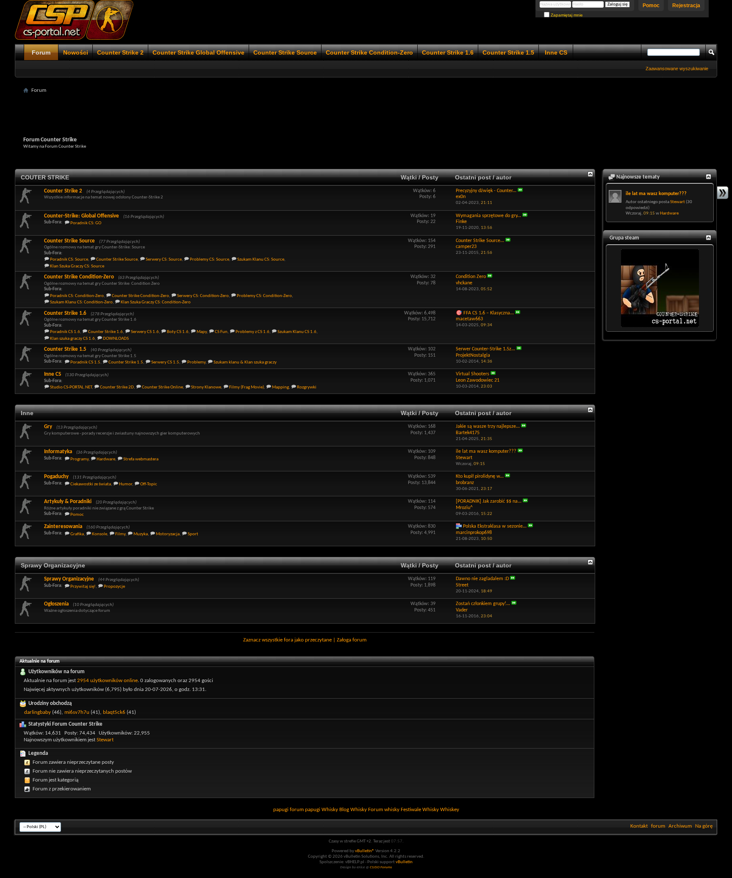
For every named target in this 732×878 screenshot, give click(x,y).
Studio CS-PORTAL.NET (71, 387)
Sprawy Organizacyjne (53, 565)
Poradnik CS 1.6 (65, 332)
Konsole (99, 534)
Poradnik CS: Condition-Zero (77, 296)
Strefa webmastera (140, 459)
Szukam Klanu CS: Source (260, 259)
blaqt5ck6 (114, 712)
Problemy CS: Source (209, 259)
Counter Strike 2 (120, 52)
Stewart (105, 740)
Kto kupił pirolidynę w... (480, 476)
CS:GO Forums (381, 867)
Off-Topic (148, 484)
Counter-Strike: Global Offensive (81, 216)
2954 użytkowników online (107, 680)
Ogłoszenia (56, 604)
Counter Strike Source (285, 52)
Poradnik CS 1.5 (85, 362)
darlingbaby (37, 712)
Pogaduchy (56, 476)
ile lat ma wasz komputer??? (486, 451)
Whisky (330, 809)
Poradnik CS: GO (85, 223)
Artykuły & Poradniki (68, 501)
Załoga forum (351, 640)
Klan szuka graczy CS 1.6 (72, 338)
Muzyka (140, 534)
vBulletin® (364, 851)
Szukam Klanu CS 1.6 (296, 332)
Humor (125, 484)
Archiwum (680, 826)
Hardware (106, 459)
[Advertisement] (366, 115)
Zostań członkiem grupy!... (483, 603)
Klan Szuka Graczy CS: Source (77, 266)
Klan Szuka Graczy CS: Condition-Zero (156, 302)
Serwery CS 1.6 (145, 332)
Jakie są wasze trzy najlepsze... (488, 426)
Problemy (196, 362)
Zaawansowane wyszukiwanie (677, 68)
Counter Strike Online (162, 387)
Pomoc (651, 5)
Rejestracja (686, 5)
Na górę (704, 826)
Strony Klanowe (206, 387)
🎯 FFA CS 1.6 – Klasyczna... (485, 313)
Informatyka (58, 451)
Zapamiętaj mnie (566, 15)
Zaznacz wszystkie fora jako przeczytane (287, 640)
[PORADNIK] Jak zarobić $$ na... (488, 501)
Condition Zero (471, 276)
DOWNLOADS (116, 338)
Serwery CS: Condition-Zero (203, 296)
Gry (48, 426)
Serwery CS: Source (164, 259)
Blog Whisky (353, 809)
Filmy (120, 534)
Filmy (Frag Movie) (246, 387)
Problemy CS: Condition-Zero (264, 296)
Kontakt (639, 826)
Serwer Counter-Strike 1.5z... (485, 349)
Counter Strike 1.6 (448, 52)
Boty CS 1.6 (178, 332)
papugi (280, 809)
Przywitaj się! (83, 586)
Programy (79, 459)
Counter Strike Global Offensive (198, 52)
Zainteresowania (63, 526)
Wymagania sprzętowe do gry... (488, 215)
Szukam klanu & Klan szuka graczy (245, 362)
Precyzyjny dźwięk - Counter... (486, 190)
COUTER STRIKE (45, 177)
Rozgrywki (306, 387)
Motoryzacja (168, 534)
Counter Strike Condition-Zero (369, 52)
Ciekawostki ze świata (90, 484)
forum (658, 826)
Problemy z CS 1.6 (252, 332)
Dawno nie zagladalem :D (482, 578)
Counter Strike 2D (117, 387)
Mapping (280, 387)
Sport (193, 534)
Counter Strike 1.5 (508, 52)
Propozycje (114, 586)
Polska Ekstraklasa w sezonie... (495, 526)
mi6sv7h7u (76, 712)
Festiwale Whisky (420, 809)
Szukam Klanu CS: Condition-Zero (81, 302)
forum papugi (305, 809)
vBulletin (404, 862)
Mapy (202, 332)
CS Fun (221, 332)
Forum (41, 52)
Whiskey (449, 809)
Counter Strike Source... (480, 240)
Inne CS (556, 52)
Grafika (77, 534)
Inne (27, 413)
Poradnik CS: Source (69, 259)
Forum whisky (383, 809)
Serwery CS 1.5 (165, 362)
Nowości (75, 52)
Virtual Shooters (472, 374)
